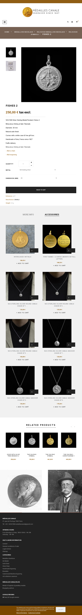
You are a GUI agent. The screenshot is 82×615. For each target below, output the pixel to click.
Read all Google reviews (11, 597)
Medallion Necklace (9, 558)
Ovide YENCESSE (21, 490)
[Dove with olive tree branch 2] (13, 440)
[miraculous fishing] (11, 52)
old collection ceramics (10, 576)
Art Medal (6, 561)
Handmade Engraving (9, 568)
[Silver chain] (20, 286)
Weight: (8, 203)
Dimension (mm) (12, 178)
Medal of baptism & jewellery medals (14, 585)
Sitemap (5, 551)
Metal (8, 170)
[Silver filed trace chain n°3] (57, 380)
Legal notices (7, 549)
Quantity (9, 164)
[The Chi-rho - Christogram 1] (68, 440)
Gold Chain (6, 563)
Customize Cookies (34, 613)
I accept (60, 609)
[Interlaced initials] (20, 239)
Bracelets (5, 571)
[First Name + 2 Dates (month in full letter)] (57, 239)
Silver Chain (6, 566)
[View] (32, 250)
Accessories (52, 214)
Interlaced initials (22, 257)
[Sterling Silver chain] (57, 333)
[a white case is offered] (11, 66)
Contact (5, 543)
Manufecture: (10, 199)
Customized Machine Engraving (12, 574)
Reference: (9, 196)
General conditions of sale (11, 546)
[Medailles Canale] (41, 12)
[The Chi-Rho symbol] (32, 440)
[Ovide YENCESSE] (21, 491)
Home (7, 32)
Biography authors (8, 588)
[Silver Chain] (20, 380)
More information (21, 613)
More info (28, 214)
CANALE (16, 199)
